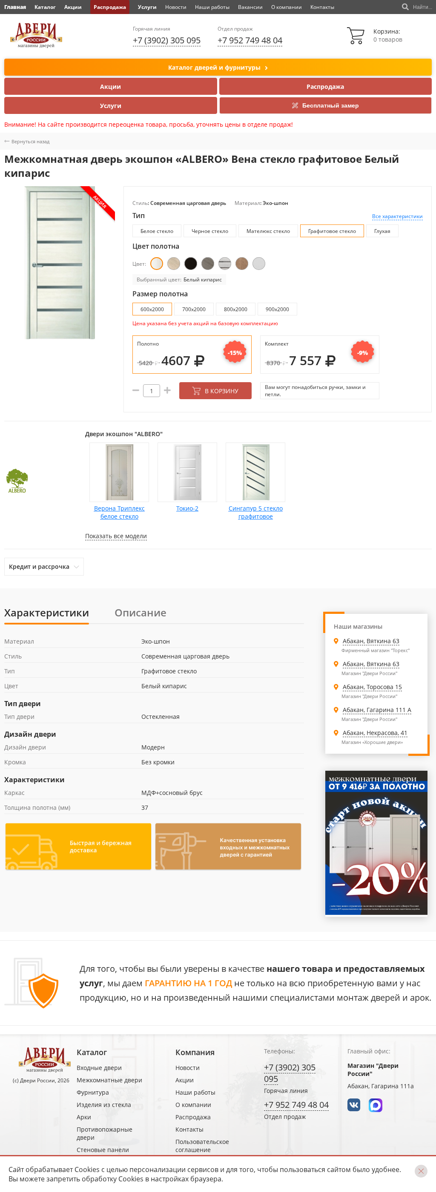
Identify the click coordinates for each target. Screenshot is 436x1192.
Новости (175, 7)
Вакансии (250, 7)
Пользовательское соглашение (202, 1146)
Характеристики (46, 612)
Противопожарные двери (104, 1133)
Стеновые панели (103, 1150)
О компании (286, 7)
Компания (195, 1052)
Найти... (422, 7)
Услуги (147, 7)
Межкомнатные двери (109, 1080)
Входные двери (99, 1068)
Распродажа (110, 7)
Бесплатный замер (330, 105)
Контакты (322, 7)
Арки (84, 1117)
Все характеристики (397, 216)
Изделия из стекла (104, 1105)
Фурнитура (93, 1092)
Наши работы (212, 7)
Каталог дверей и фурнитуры (214, 67)
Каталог (45, 7)
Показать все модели (116, 536)
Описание (140, 612)
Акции (73, 7)
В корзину (221, 391)
